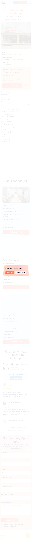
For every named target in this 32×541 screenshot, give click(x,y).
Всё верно (9, 272)
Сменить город (20, 272)
